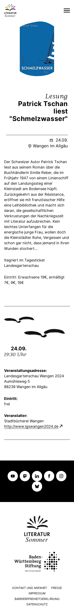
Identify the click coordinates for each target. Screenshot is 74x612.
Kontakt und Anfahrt (29, 588)
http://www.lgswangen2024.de (31, 426)
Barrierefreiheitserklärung (37, 599)
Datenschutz (37, 604)
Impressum (37, 593)
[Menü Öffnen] (67, 10)
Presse (56, 588)
